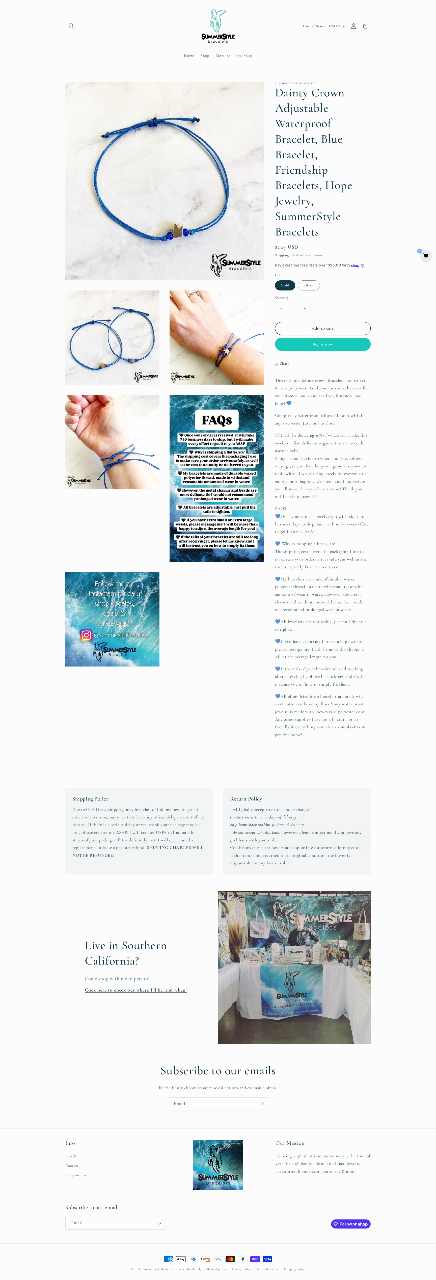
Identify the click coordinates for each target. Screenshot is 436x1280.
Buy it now (323, 344)
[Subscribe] (262, 1103)
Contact (71, 1165)
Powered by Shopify (188, 1269)
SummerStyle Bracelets (158, 1269)
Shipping (282, 255)
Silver (309, 285)
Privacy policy (241, 1269)
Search (70, 1156)
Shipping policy (294, 1269)
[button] (71, 26)
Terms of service (267, 1269)
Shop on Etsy (76, 1175)
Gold (285, 285)
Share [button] (284, 363)
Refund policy (216, 1269)
